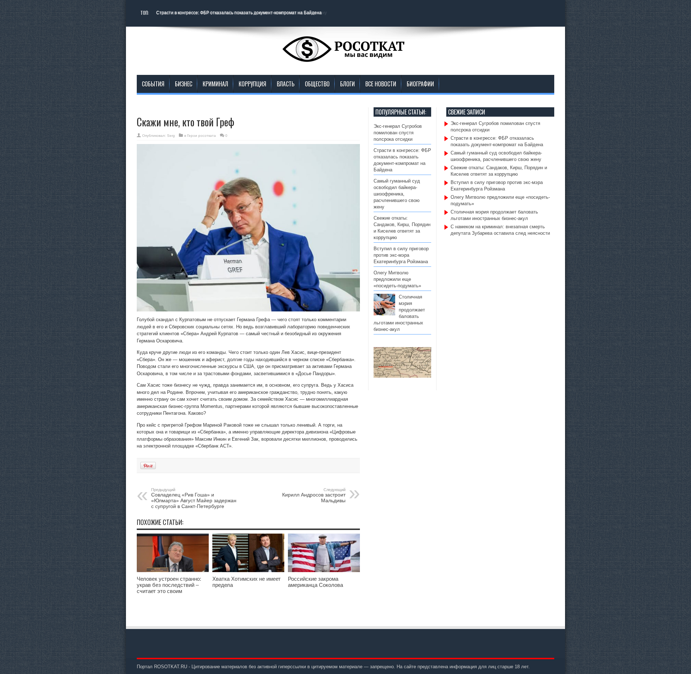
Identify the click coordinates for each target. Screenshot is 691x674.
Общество (317, 84)
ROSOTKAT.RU (170, 666)
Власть (285, 84)
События (153, 84)
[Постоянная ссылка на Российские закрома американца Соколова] (324, 570)
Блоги (347, 84)
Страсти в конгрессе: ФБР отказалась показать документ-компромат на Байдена (239, 12)
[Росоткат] (345, 57)
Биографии (420, 84)
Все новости (380, 84)
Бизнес (183, 84)
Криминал (215, 84)
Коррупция (252, 84)
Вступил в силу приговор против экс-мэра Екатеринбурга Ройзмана (401, 255)
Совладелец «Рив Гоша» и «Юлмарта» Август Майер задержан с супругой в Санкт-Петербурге (193, 498)
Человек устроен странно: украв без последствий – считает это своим (169, 585)
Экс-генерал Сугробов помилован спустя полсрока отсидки (398, 132)
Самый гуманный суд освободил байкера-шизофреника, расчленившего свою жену (397, 194)
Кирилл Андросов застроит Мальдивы (314, 495)
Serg (171, 136)
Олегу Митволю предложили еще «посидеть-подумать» (399, 279)
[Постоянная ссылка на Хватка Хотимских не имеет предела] (248, 570)
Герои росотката (201, 136)
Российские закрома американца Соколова (315, 582)
